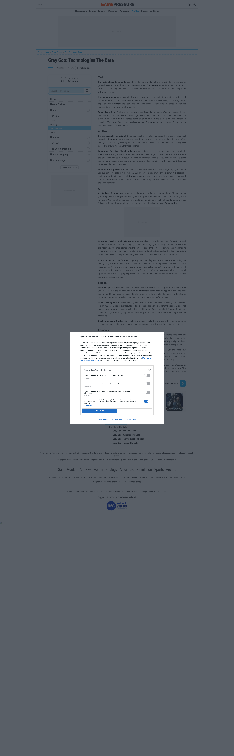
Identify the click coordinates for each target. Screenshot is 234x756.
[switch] (147, 375)
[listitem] (117, 370)
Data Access (117, 419)
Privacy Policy (131, 419)
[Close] (159, 336)
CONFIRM (99, 411)
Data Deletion (103, 419)
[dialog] (117, 378)
